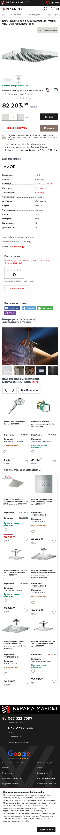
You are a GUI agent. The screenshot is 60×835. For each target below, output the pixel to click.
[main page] (15, 3)
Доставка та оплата (46, 778)
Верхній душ (40, 192)
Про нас (41, 767)
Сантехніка (7, 773)
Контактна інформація (18, 742)
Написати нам (14, 737)
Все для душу (41, 188)
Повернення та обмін (47, 784)
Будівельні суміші (10, 784)
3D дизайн (16, 247)
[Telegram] (29, 308)
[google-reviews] (19, 755)
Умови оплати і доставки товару (16, 241)
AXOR (37, 175)
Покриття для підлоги (12, 778)
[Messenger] (12, 308)
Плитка (5, 767)
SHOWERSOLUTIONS (44, 184)
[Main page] (30, 709)
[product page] (16, 406)
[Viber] (10, 313)
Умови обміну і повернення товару (18, 237)
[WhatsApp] (45, 308)
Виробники (42, 773)
